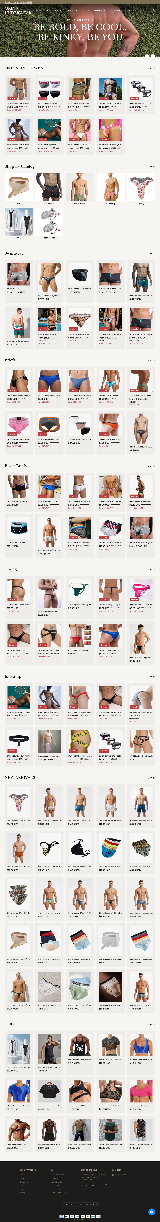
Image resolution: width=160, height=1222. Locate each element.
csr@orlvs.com (121, 1175)
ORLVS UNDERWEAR (16, 10)
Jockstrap (131, 10)
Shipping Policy (57, 1196)
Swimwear (71, 10)
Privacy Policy (56, 1186)
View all (151, 68)
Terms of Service (57, 1175)
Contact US (55, 1178)
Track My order (57, 1182)
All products (54, 10)
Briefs (85, 10)
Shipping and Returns (59, 1193)
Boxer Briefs (101, 10)
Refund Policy (56, 1189)
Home (38, 10)
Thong (116, 10)
